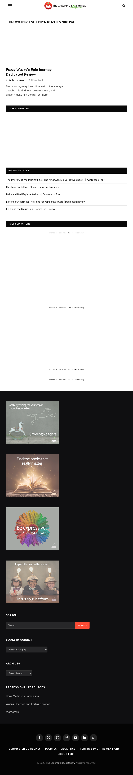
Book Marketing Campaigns (22, 696)
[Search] (123, 6)
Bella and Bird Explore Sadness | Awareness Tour (33, 194)
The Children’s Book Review (60, 763)
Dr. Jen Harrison (16, 80)
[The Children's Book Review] (66, 5)
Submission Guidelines (25, 749)
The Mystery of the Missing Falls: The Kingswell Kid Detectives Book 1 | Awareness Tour (55, 179)
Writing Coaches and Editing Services (28, 704)
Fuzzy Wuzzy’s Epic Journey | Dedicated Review (30, 72)
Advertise (68, 749)
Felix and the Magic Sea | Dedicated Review (30, 209)
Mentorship (13, 711)
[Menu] (10, 6)
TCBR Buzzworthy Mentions (100, 749)
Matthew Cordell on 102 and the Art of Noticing (32, 187)
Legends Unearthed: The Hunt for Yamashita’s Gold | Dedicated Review (45, 201)
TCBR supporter (73, 233)
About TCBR (66, 754)
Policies (51, 749)
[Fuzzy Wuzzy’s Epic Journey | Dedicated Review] (34, 48)
